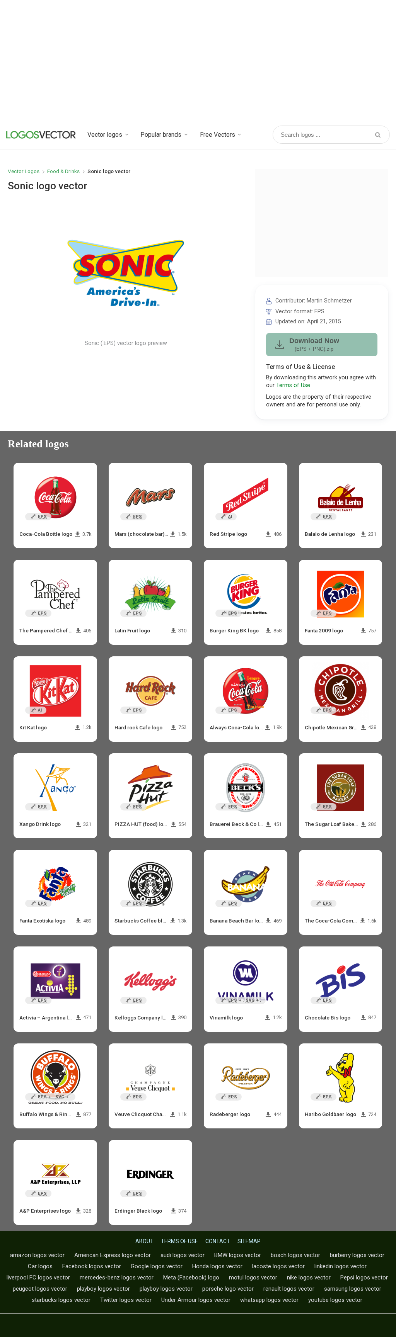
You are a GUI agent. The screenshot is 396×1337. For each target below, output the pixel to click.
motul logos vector (253, 1277)
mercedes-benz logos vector (117, 1277)
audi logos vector (182, 1255)
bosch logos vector (295, 1255)
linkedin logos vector (340, 1266)
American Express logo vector (112, 1255)
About (144, 1241)
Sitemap (249, 1241)
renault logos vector (288, 1288)
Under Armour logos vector (195, 1299)
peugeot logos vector (40, 1288)
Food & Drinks (63, 171)
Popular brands (160, 134)
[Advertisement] (198, 62)
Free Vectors (217, 134)
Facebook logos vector (91, 1266)
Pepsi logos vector (364, 1277)
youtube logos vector (335, 1299)
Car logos (40, 1266)
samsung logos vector (352, 1288)
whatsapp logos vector (269, 1299)
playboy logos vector (103, 1288)
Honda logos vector (217, 1266)
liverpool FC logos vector (38, 1277)
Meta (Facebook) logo (191, 1277)
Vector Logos (23, 171)
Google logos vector (157, 1266)
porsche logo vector (228, 1288)
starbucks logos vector (61, 1299)
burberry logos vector (357, 1255)
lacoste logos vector (278, 1266)
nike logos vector (309, 1277)
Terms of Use (293, 385)
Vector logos (104, 134)
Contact (217, 1241)
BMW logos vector (237, 1255)
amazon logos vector (37, 1255)
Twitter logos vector (126, 1299)
